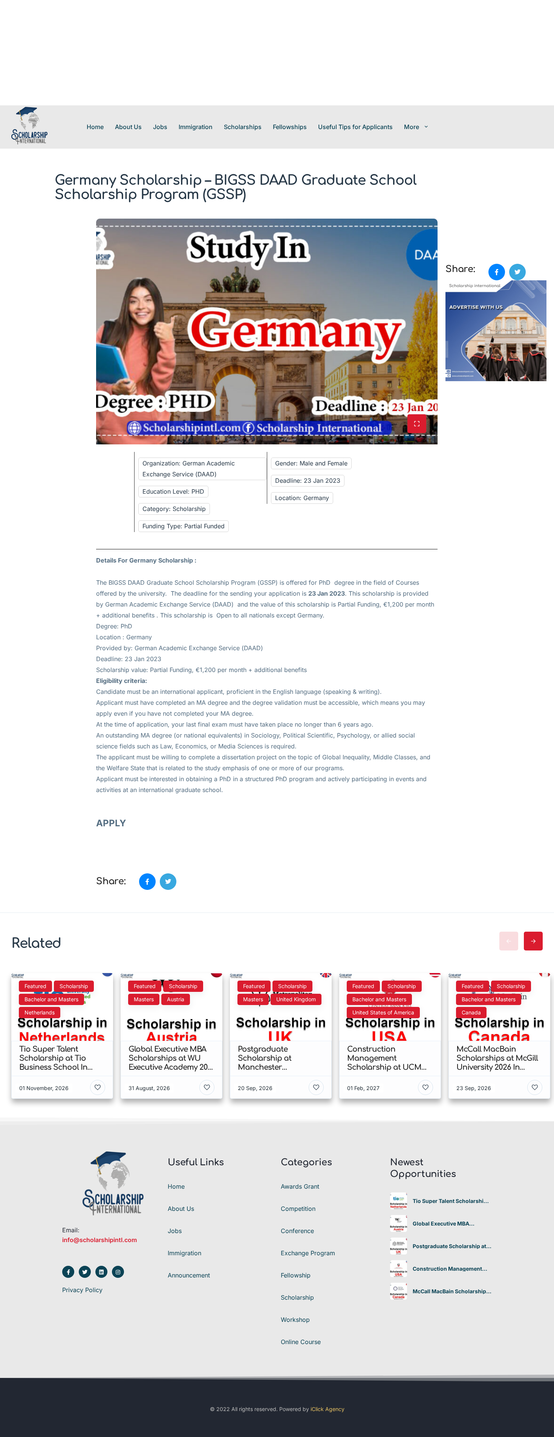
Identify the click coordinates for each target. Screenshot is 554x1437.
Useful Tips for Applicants (355, 127)
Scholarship (297, 1297)
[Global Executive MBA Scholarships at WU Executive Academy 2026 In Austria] (398, 1223)
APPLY (112, 823)
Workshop (295, 1319)
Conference (297, 1231)
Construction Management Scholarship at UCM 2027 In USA (448, 1268)
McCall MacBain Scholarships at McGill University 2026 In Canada (451, 1291)
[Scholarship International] (29, 126)
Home (95, 127)
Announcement (189, 1275)
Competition (298, 1208)
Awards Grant (300, 1186)
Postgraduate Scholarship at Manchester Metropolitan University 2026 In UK (449, 1246)
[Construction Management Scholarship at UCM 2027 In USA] (398, 1268)
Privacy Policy (82, 1290)
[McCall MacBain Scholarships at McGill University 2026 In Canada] (398, 1291)
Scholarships (243, 127)
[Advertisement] (226, 52)
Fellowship (296, 1275)
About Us (128, 127)
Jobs (160, 127)
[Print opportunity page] (452, 222)
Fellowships (290, 127)
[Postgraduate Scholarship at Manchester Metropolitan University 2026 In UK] (398, 1246)
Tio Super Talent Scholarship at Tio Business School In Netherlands (450, 1201)
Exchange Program (308, 1253)
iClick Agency (327, 1409)
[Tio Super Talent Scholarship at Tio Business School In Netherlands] (398, 1200)
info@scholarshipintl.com (99, 1240)
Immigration (196, 127)
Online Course (301, 1342)
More (411, 127)
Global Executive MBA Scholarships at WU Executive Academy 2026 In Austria (451, 1223)
